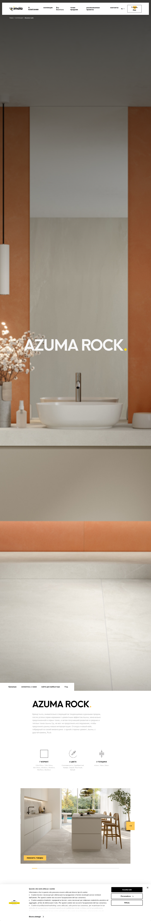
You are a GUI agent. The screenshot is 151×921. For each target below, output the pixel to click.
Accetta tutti (127, 890)
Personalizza (126, 896)
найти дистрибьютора (50, 687)
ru (122, 9)
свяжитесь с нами (29, 687)
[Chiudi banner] (147, 887)
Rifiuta (126, 903)
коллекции (19, 18)
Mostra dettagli (35, 917)
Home (11, 18)
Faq (66, 687)
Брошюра (12, 687)
